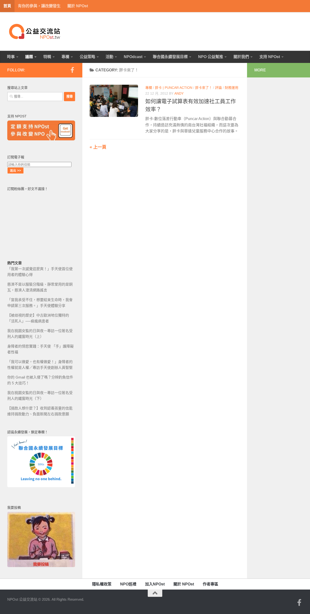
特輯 (47, 57)
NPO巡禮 (128, 584)
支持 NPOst (269, 57)
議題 (29, 57)
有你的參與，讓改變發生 (39, 6)
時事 (11, 57)
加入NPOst (155, 584)
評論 (218, 88)
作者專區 (210, 584)
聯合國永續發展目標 (170, 57)
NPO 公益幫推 (210, 57)
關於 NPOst (77, 6)
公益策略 (87, 57)
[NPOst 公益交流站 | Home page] (35, 31)
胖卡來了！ (203, 88)
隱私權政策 (101, 584)
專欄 (65, 57)
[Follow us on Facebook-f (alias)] (72, 70)
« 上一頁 (98, 147)
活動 (109, 57)
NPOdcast (133, 57)
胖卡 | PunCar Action (173, 88)
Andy (179, 93)
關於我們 (241, 57)
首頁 (7, 6)
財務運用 (231, 88)
